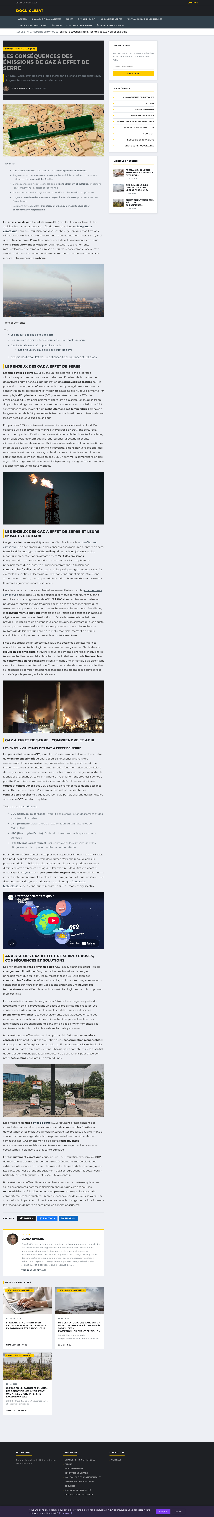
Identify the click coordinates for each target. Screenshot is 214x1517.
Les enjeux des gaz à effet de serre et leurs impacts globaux (48, 340)
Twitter (28, 1218)
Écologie (57, 25)
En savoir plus (66, 1513)
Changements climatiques (46, 19)
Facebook (49, 1218)
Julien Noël (64, 1345)
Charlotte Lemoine (16, 1345)
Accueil (22, 19)
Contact (193, 3)
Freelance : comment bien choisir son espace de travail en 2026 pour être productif (26, 1325)
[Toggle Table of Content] (5, 330)
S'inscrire (133, 73)
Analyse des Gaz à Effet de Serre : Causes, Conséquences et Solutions (54, 357)
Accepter (163, 1511)
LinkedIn (70, 1218)
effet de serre (29, 806)
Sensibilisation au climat (33, 25)
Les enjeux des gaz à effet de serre (32, 334)
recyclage (27, 872)
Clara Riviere (32, 1238)
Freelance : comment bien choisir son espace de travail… (140, 172)
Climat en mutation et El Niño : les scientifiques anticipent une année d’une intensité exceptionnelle (27, 1392)
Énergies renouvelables (110, 25)
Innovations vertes (111, 19)
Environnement (86, 19)
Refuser (178, 1511)
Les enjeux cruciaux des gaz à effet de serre (45, 349)
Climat (69, 19)
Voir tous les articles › (34, 1270)
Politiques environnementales (144, 19)
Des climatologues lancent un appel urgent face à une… (137, 187)
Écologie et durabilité (79, 25)
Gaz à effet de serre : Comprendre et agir (36, 345)
